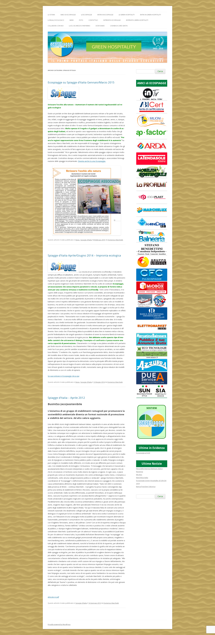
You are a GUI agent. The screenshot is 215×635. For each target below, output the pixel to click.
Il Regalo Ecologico (56, 20)
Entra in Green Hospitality (150, 15)
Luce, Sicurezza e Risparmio (79, 26)
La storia (51, 15)
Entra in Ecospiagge (105, 15)
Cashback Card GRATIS (119, 26)
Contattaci (93, 20)
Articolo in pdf (53, 597)
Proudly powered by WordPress (59, 624)
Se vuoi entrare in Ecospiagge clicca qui (63, 376)
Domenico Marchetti (115, 240)
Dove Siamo (100, 26)
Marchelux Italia (142, 477)
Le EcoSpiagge (86, 15)
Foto (81, 20)
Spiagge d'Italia (86, 240)
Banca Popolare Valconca (145, 486)
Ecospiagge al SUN (143, 453)
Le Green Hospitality (127, 15)
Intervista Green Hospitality (137, 20)
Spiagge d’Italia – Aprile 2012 (66, 397)
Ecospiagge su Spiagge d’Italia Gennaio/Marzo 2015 (81, 82)
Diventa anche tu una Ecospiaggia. (92, 161)
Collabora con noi (55, 26)
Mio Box (139, 474)
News (72, 20)
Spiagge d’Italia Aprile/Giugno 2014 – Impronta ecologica (84, 255)
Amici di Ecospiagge (68, 15)
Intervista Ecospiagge (112, 20)
